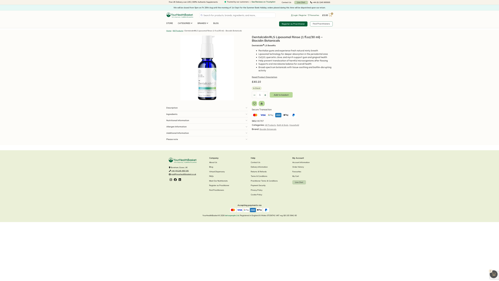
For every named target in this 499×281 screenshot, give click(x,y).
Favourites (296, 171)
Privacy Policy (256, 190)
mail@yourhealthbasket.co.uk (183, 174)
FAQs (211, 176)
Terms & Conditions (259, 176)
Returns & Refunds (259, 171)
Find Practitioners (321, 24)
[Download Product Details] (262, 103)
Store (169, 23)
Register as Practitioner (293, 24)
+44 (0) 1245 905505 (321, 2)
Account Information (301, 162)
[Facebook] (175, 180)
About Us (213, 162)
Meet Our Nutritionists (218, 181)
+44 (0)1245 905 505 (180, 171)
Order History (298, 167)
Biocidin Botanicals (268, 129)
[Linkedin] (180, 180)
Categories (184, 23)
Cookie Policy (256, 194)
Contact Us (286, 2)
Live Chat (301, 2)
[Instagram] (171, 180)
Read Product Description (264, 77)
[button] (255, 103)
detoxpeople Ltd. (232, 215)
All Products (178, 31)
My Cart (295, 176)
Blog (216, 23)
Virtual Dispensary (217, 171)
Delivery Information (259, 167)
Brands (202, 23)
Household (294, 125)
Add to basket (281, 95)
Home (168, 31)
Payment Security (258, 185)
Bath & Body (282, 125)
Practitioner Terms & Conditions (264, 181)
